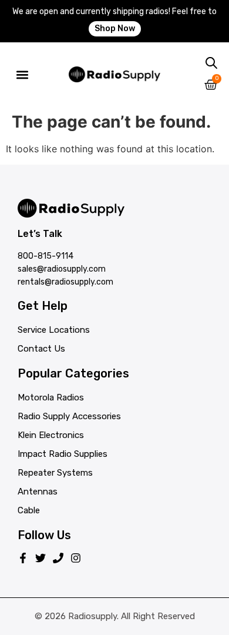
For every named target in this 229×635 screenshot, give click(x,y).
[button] (22, 74)
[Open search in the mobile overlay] (211, 63)
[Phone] (58, 558)
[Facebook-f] (23, 558)
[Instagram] (75, 558)
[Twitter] (40, 558)
